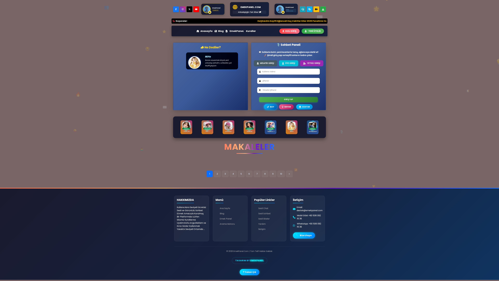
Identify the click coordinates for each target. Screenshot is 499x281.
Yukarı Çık (250, 272)
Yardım (262, 223)
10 (281, 173)
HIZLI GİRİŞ (290, 31)
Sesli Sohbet (264, 213)
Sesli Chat (263, 208)
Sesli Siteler (264, 218)
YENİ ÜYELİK (314, 31)
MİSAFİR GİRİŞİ (267, 63)
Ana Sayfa (225, 208)
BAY (272, 106)
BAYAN (287, 107)
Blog (221, 31)
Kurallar (251, 31)
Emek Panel (226, 218)
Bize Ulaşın (305, 235)
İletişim (261, 229)
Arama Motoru (227, 223)
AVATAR (306, 107)
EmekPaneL (237, 31)
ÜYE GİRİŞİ (290, 63)
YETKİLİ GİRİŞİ (313, 63)
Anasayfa (206, 31)
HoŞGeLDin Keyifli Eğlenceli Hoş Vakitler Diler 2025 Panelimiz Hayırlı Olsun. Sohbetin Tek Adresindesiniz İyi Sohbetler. (288, 21)
